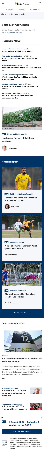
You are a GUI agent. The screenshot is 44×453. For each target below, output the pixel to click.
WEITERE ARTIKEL (20, 313)
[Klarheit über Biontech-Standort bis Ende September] (23, 341)
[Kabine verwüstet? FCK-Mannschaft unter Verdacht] (36, 406)
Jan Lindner (12, 148)
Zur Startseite (7, 32)
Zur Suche (18, 32)
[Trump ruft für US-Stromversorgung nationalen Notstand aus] (36, 391)
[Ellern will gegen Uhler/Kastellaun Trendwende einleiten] (22, 274)
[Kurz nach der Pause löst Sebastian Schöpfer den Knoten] (22, 178)
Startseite (4, 14)
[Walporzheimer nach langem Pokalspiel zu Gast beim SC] (22, 226)
